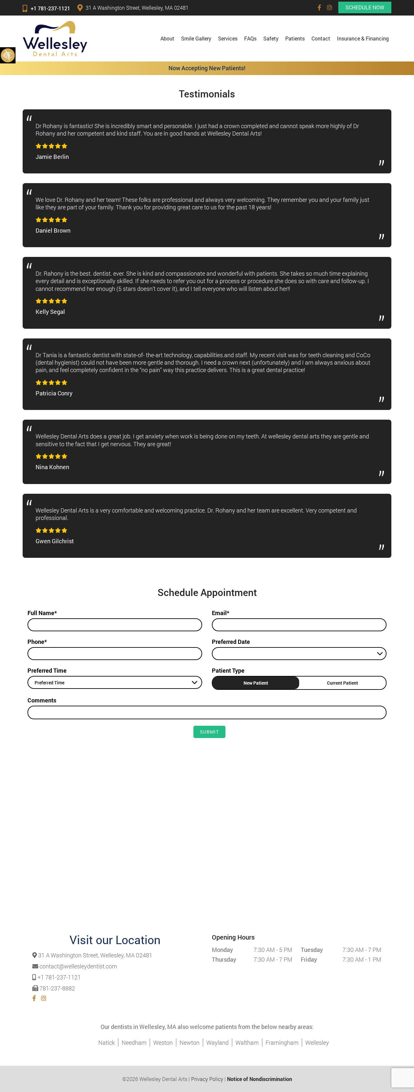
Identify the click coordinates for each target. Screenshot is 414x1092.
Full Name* (42, 613)
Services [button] (227, 38)
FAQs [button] (250, 38)
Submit (209, 732)
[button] (319, 7)
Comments (41, 700)
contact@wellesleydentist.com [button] (78, 966)
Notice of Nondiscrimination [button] (259, 1078)
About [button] (167, 38)
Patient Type (228, 670)
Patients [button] (295, 38)
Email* (220, 613)
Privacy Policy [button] (207, 1078)
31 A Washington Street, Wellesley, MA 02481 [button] (137, 7)
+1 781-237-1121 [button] (50, 8)
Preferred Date (231, 641)
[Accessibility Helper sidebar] (8, 55)
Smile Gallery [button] (196, 38)
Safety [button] (270, 38)
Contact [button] (320, 38)
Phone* (37, 641)
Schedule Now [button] (364, 7)
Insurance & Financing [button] (363, 38)
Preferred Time (47, 670)
